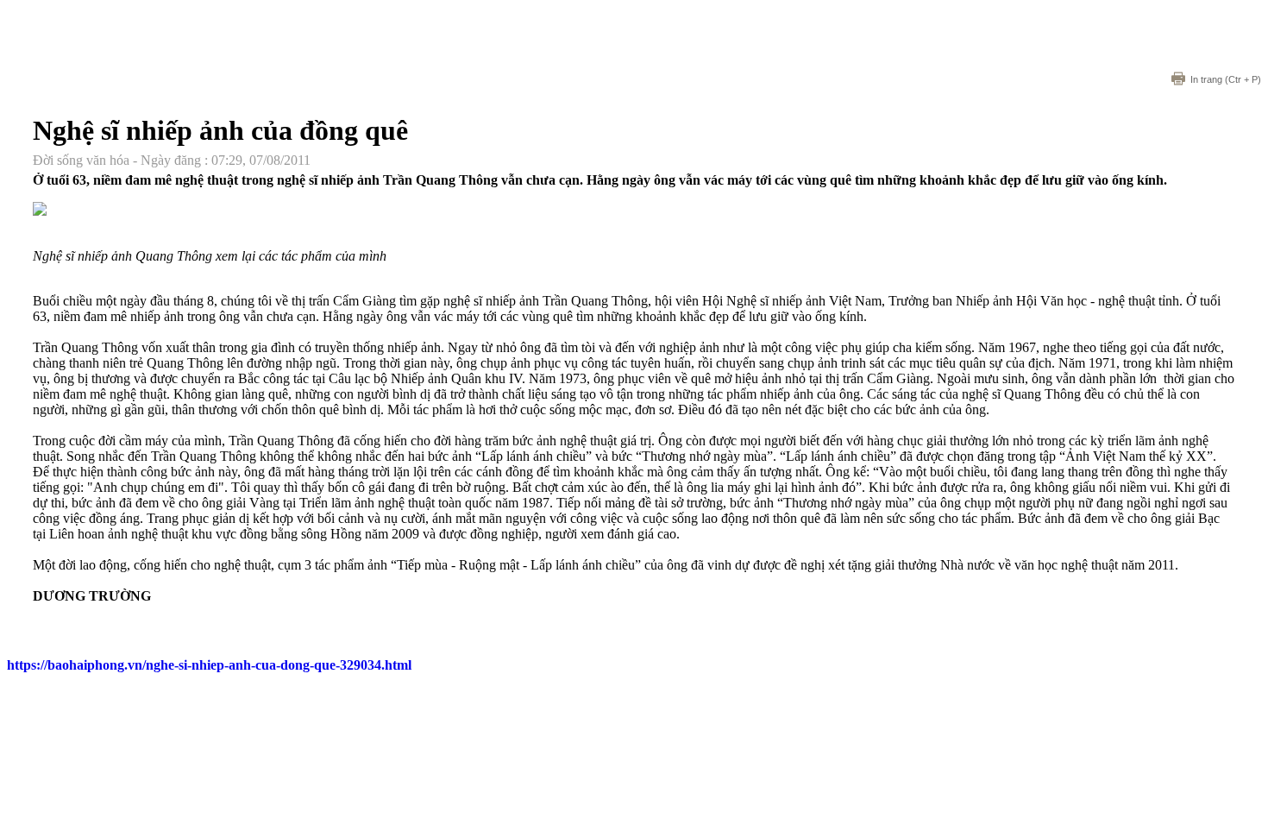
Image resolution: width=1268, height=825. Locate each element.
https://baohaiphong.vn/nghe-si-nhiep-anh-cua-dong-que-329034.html (209, 665)
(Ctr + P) (1225, 79)
